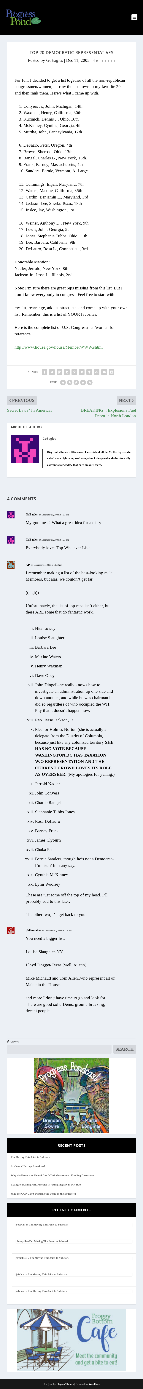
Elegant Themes (65, 1384)
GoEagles (54, 60)
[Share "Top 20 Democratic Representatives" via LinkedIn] (81, 372)
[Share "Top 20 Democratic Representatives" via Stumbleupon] (96, 372)
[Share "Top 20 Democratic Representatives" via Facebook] (44, 372)
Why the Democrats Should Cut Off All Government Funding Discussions (52, 1175)
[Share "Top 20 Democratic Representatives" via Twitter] (52, 372)
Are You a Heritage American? (28, 1166)
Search (13, 1041)
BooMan (20, 1224)
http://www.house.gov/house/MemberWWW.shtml (59, 347)
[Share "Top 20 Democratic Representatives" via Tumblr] (67, 372)
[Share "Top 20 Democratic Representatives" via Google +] (59, 372)
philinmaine (33, 930)
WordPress (94, 1384)
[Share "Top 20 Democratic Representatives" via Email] (104, 372)
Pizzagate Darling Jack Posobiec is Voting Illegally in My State (46, 1184)
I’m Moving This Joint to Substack (30, 1157)
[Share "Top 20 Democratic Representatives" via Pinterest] (74, 372)
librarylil (21, 1241)
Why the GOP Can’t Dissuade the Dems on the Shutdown (43, 1193)
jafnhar (20, 1274)
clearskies (21, 1258)
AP (28, 564)
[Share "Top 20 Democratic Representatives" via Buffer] (89, 372)
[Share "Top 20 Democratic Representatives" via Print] (111, 372)
